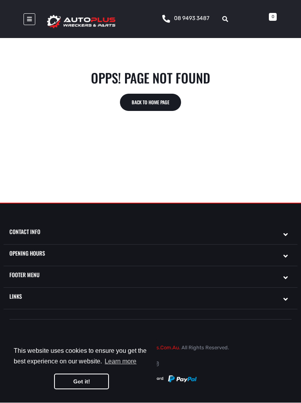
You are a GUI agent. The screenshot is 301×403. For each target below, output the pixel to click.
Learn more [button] (120, 361)
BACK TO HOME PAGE (150, 102)
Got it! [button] (81, 381)
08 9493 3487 (191, 18)
